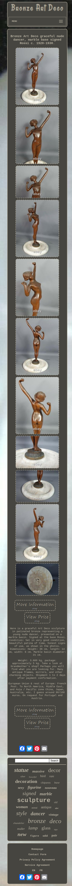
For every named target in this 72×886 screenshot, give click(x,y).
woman (22, 807)
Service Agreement (37, 865)
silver (22, 776)
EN (33, 870)
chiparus (46, 782)
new (22, 834)
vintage (54, 814)
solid (45, 835)
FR (41, 870)
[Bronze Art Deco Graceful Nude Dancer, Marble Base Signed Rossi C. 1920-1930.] (37, 76)
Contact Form (37, 854)
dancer (38, 813)
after (57, 808)
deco (55, 821)
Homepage (37, 849)
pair (54, 835)
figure (34, 836)
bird (43, 776)
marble (46, 794)
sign (56, 829)
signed (29, 793)
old (55, 802)
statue (21, 770)
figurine (34, 787)
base (57, 782)
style (21, 813)
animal (34, 807)
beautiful (33, 777)
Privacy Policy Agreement (37, 859)
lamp (33, 827)
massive (38, 771)
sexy (21, 788)
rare (51, 776)
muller (21, 828)
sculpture (33, 800)
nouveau (51, 788)
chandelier (18, 823)
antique (46, 807)
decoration (26, 781)
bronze (37, 820)
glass (46, 828)
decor (54, 770)
